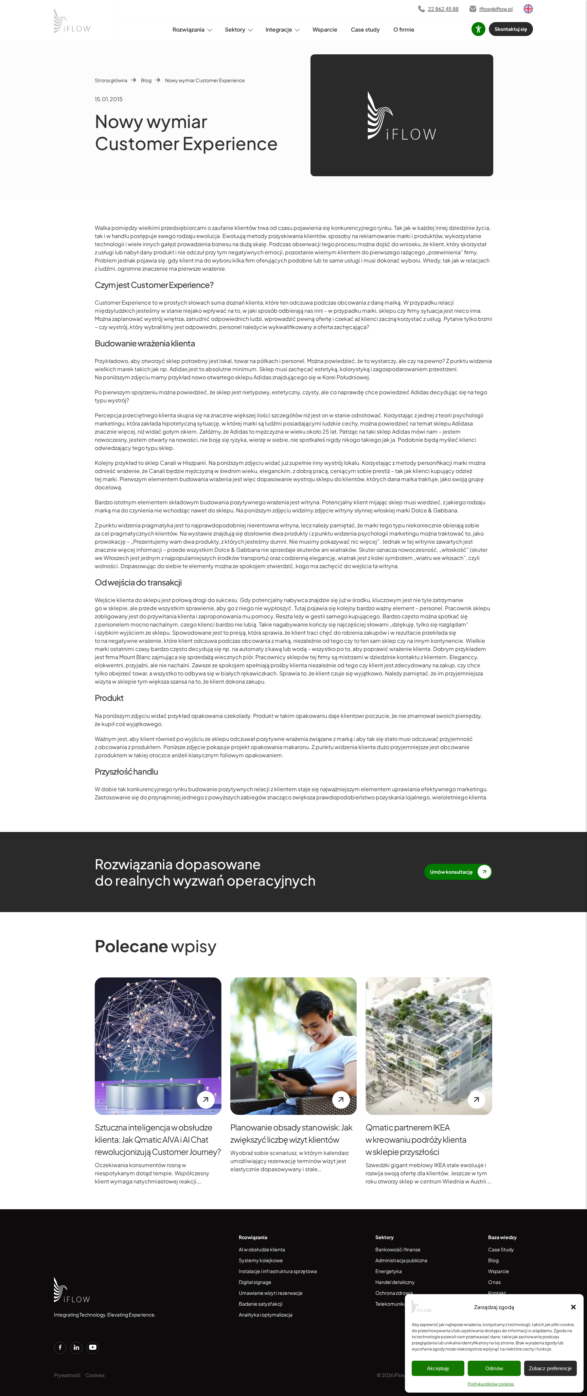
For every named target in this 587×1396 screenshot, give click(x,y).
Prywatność (67, 1375)
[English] (528, 9)
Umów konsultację (451, 872)
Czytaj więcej (206, 1100)
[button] (573, 1307)
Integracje (279, 29)
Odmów (494, 1368)
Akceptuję (438, 1368)
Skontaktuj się (511, 29)
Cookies (95, 1375)
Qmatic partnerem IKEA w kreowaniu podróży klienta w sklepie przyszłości (416, 1139)
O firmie (403, 29)
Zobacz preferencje (550, 1368)
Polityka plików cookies (491, 1383)
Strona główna (111, 80)
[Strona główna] (72, 20)
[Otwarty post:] (158, 1046)
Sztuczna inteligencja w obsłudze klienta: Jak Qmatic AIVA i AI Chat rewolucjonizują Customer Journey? (158, 1139)
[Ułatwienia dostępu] (478, 29)
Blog (146, 80)
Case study (365, 29)
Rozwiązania (188, 29)
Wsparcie (325, 29)
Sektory (235, 29)
